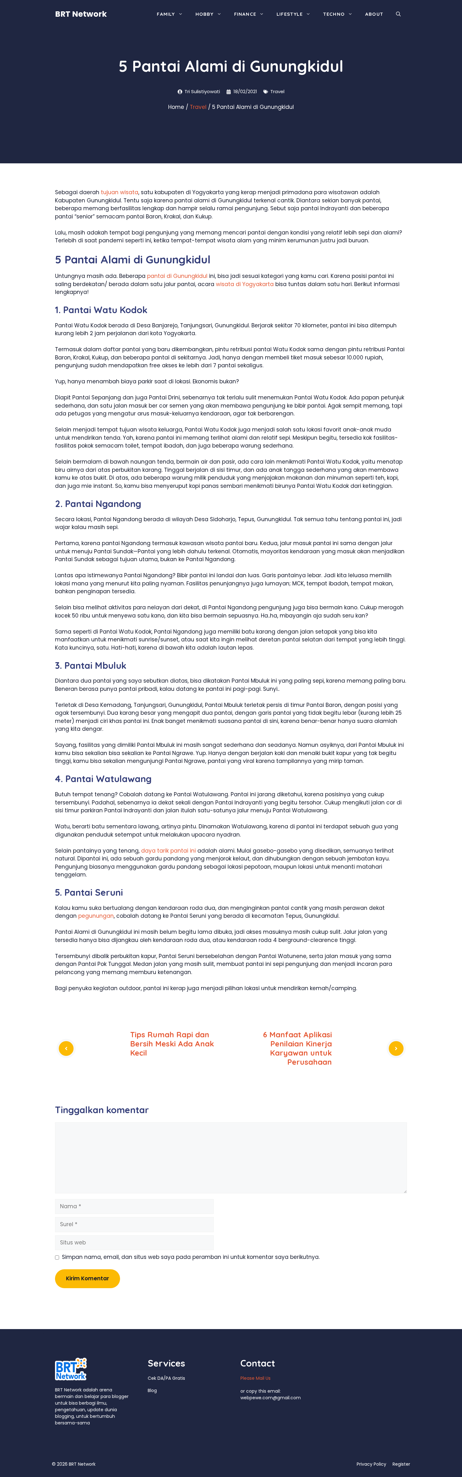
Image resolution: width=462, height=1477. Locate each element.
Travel (277, 91)
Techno (334, 14)
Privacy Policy (371, 1464)
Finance (245, 14)
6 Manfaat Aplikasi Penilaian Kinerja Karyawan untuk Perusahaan (297, 1048)
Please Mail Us (255, 1378)
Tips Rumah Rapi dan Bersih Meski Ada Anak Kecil (172, 1043)
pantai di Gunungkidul (177, 276)
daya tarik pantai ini (168, 850)
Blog (152, 1390)
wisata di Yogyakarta (245, 284)
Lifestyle (290, 14)
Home (176, 107)
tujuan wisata (119, 192)
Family (166, 14)
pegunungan (96, 916)
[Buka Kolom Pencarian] (398, 14)
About (374, 14)
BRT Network (81, 14)
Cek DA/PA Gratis (166, 1378)
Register (401, 1464)
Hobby (204, 14)
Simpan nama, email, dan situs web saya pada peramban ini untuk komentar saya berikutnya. (191, 1257)
